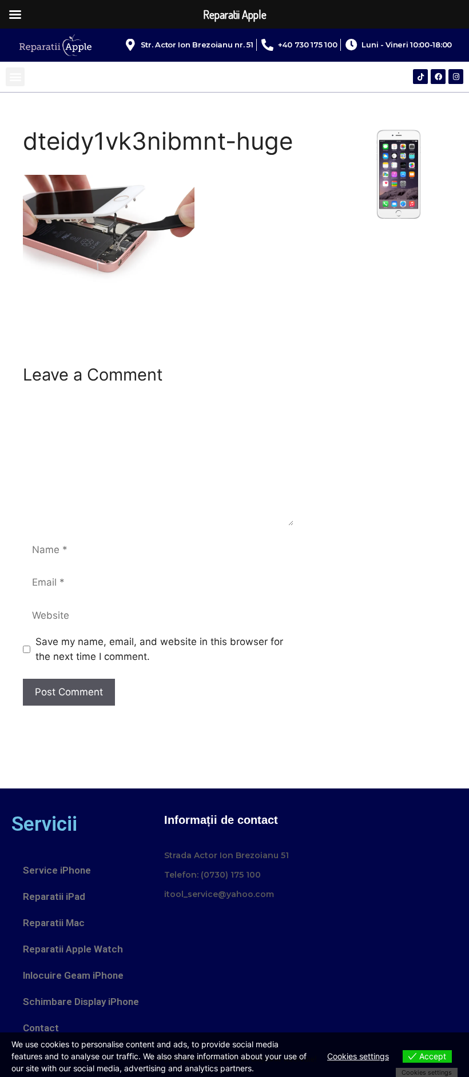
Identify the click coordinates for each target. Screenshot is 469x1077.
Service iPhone (57, 870)
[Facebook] (438, 76)
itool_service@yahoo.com (219, 894)
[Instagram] (455, 76)
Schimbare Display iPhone (81, 1001)
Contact (41, 1028)
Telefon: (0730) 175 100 (212, 875)
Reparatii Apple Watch (73, 949)
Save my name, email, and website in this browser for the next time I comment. (159, 649)
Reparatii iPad (54, 896)
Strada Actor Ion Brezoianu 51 (226, 855)
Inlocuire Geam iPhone (73, 975)
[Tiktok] (420, 76)
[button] (15, 76)
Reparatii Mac (54, 922)
